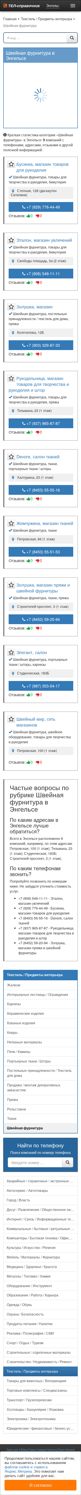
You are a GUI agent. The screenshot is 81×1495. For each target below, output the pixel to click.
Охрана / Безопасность (25, 1314)
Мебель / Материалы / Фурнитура (33, 1257)
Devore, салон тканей (37, 456)
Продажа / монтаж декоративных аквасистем (33, 1087)
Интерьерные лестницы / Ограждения (37, 994)
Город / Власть (18, 1199)
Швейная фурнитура (25, 1127)
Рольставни (16, 1109)
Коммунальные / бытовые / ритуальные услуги (42, 1228)
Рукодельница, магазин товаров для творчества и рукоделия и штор (39, 384)
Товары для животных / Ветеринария (36, 1380)
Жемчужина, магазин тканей (44, 523)
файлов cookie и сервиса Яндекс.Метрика (26, 1469)
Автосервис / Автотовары (27, 1190)
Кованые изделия (21, 1022)
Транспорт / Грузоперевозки (29, 1399)
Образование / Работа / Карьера (32, 1295)
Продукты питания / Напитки (29, 1323)
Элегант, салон (31, 652)
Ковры (12, 1032)
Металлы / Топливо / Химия (29, 1276)
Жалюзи (13, 984)
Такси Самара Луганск (42, 1449)
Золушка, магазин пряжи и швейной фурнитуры (43, 588)
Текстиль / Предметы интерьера (32, 1371)
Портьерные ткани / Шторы (29, 1061)
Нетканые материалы (24, 1041)
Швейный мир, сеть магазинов (35, 722)
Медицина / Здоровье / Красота (32, 1266)
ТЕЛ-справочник (23, 5)
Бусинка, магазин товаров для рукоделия (42, 167)
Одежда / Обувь (19, 1304)
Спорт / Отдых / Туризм (25, 1342)
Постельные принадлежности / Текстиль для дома (39, 1073)
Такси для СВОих (16, 1449)
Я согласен (40, 1485)
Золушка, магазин (34, 306)
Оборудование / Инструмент (29, 1285)
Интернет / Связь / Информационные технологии (42, 1219)
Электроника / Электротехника (31, 1418)
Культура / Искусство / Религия (31, 1247)
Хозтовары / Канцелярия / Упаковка (35, 1409)
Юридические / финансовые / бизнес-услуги (42, 1428)
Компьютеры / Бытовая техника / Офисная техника (42, 1237)
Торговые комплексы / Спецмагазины (37, 1390)
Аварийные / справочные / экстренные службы (42, 1180)
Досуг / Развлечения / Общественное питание (42, 1209)
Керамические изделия (25, 1013)
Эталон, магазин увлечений (44, 240)
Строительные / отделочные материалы (39, 1352)
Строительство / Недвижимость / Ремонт (39, 1361)
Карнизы (14, 1003)
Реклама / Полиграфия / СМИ (30, 1333)
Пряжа (12, 1099)
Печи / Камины (18, 1051)
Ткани (11, 1118)
